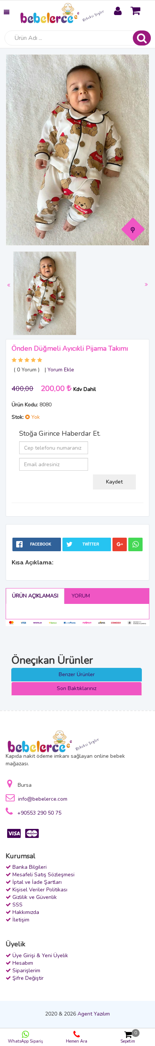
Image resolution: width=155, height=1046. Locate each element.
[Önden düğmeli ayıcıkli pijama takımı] (133, 229)
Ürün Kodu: (25, 404)
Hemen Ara (76, 1041)
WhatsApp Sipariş (25, 1041)
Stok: (18, 417)
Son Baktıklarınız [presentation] (76, 688)
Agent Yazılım (94, 1013)
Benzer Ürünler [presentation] (77, 674)
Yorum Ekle (60, 369)
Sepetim (128, 1037)
